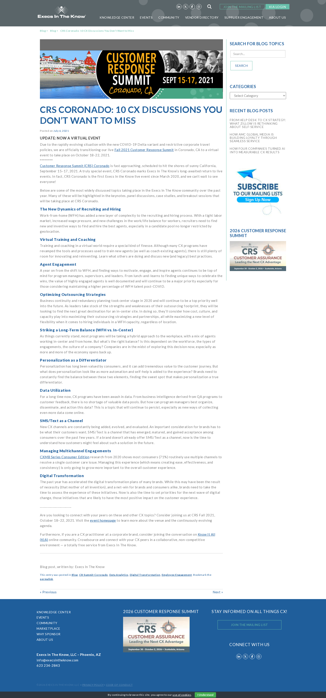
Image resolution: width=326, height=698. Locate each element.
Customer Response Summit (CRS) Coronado (75, 166)
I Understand (205, 694)
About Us (277, 17)
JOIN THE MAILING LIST (242, 7)
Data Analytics (118, 574)
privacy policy (93, 684)
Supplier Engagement (243, 17)
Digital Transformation (145, 574)
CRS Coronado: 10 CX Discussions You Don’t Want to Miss (97, 30)
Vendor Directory (202, 17)
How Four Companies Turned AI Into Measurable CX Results (257, 150)
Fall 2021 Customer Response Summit (144, 150)
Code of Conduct (119, 684)
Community (168, 17)
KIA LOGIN (277, 7)
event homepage (103, 520)
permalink (46, 579)
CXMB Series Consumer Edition (64, 457)
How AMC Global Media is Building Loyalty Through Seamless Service (253, 138)
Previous (48, 592)
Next (218, 592)
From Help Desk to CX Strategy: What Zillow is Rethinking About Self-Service (258, 123)
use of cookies (182, 694)
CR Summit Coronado (93, 574)
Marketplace (48, 628)
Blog (43, 30)
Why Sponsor (49, 634)
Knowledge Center (117, 17)
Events (146, 17)
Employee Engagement (177, 574)
